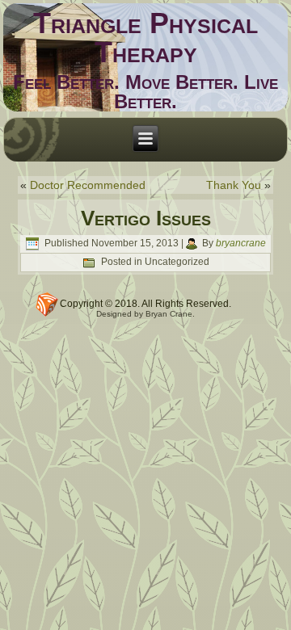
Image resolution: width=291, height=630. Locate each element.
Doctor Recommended (88, 184)
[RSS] (47, 304)
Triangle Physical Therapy (145, 37)
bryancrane (241, 243)
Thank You (233, 184)
